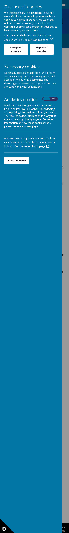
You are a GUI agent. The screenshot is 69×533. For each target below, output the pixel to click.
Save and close (16, 160)
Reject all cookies (41, 49)
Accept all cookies (16, 49)
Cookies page (40, 39)
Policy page (38, 146)
